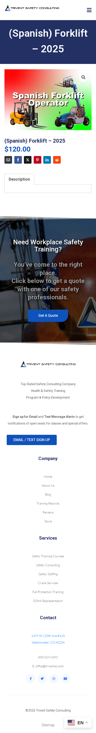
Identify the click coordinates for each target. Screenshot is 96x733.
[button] (83, 77)
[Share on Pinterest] (37, 160)
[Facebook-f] (30, 678)
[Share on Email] (8, 160)
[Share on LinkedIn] (47, 160)
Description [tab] (19, 179)
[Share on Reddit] (57, 160)
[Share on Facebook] (18, 160)
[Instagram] (53, 678)
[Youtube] (65, 678)
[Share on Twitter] (27, 160)
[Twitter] (42, 678)
